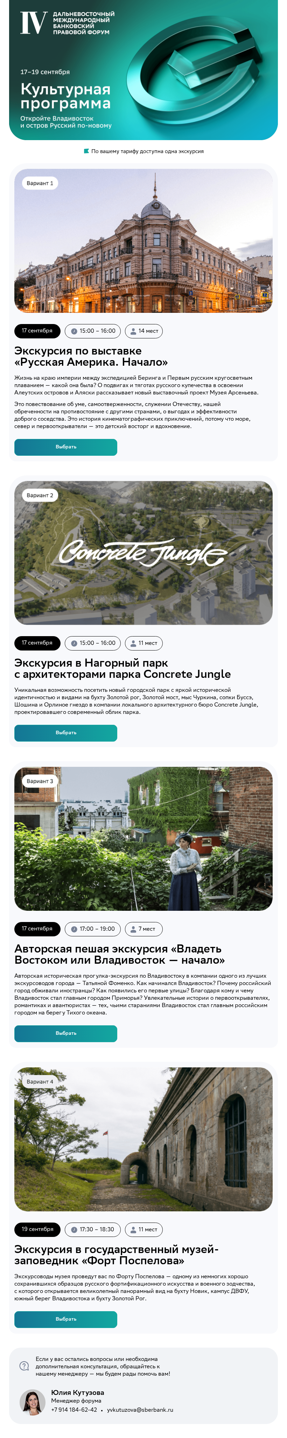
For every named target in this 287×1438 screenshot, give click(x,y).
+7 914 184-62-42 (74, 1410)
